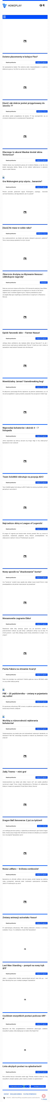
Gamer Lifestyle (42, 826)
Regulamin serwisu (16, 1094)
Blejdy (45, 1099)
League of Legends (41, 62)
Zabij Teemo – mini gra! (14, 771)
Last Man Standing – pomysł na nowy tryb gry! (23, 966)
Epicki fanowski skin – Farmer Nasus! (21, 333)
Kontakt (6, 1094)
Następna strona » (39, 1086)
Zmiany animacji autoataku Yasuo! (20, 917)
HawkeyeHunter (11, 62)
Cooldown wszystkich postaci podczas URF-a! (24, 1017)
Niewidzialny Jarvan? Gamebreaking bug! (23, 381)
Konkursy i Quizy (42, 111)
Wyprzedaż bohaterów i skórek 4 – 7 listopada (21, 429)
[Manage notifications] (44, 1096)
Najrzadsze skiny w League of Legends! (22, 523)
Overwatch (44, 282)
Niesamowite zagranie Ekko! (17, 618)
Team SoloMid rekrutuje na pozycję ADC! (23, 477)
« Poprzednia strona (16, 1086)
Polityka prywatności (29, 1094)
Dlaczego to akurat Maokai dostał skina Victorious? (22, 153)
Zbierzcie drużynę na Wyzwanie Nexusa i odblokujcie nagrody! (23, 275)
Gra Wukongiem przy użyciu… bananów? (22, 181)
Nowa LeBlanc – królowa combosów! (21, 869)
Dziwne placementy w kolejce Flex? (20, 56)
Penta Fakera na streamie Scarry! (19, 669)
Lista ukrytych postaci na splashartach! (22, 1066)
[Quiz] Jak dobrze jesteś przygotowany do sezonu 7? (24, 104)
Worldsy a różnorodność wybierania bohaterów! (20, 721)
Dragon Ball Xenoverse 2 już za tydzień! (22, 820)
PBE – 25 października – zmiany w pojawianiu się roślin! (25, 694)
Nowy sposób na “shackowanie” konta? (22, 572)
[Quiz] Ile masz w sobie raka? (17, 228)
